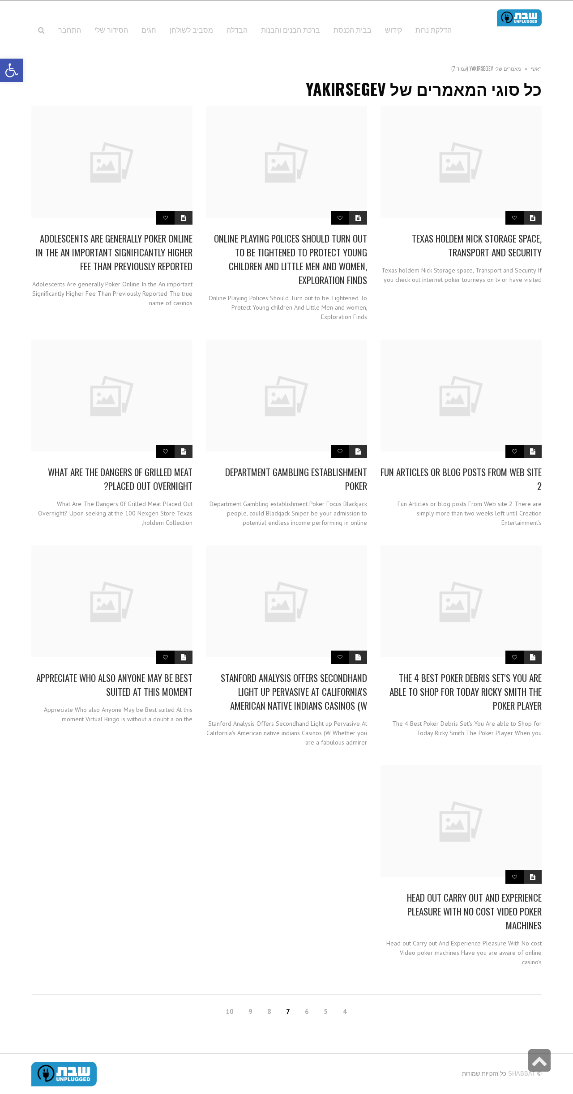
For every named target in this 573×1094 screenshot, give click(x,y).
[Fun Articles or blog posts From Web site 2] (461, 395)
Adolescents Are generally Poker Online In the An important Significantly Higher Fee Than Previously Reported (114, 252)
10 (230, 1011)
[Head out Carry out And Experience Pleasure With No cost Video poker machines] (461, 821)
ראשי (536, 68)
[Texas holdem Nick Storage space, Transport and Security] (461, 162)
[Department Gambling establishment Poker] (286, 395)
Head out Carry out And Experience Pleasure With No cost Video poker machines (474, 911)
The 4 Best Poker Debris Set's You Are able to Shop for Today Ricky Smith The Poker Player (465, 691)
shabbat (521, 1073)
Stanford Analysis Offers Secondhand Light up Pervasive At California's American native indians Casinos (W (294, 691)
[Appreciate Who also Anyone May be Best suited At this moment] (111, 601)
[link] (111, 29)
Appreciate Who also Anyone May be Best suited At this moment (114, 684)
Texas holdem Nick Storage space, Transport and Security (477, 245)
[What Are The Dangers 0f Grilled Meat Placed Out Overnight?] (111, 395)
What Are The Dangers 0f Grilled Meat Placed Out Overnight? (120, 479)
